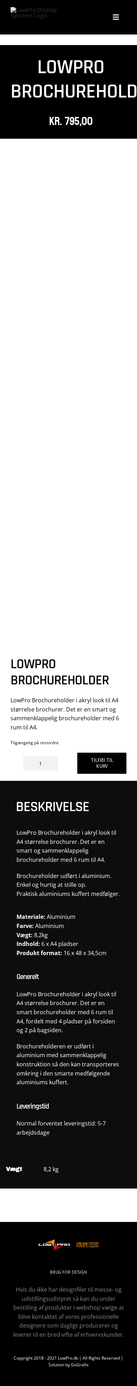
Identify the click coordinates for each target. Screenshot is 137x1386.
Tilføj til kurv (102, 763)
